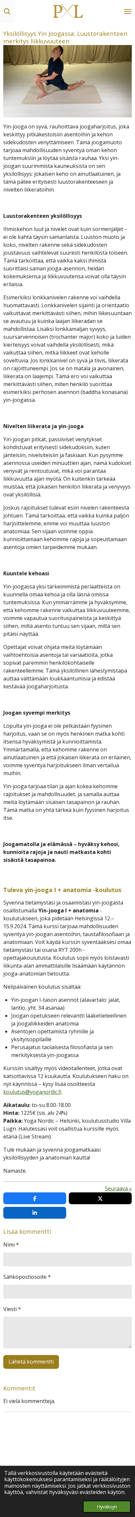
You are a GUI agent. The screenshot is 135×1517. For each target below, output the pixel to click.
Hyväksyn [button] (107, 1507)
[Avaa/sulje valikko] (128, 11)
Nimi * (11, 1244)
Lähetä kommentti (31, 1361)
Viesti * (12, 1309)
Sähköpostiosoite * (27, 1276)
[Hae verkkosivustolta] (7, 11)
